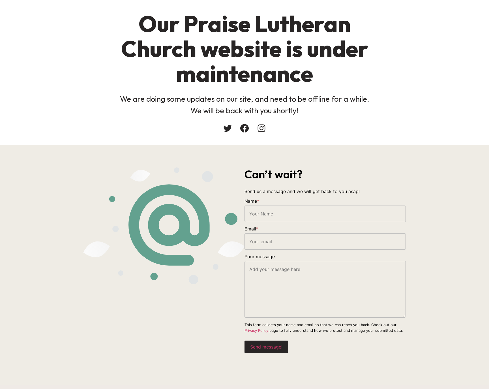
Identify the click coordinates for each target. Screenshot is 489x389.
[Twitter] (227, 128)
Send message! (266, 347)
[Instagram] (261, 128)
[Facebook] (244, 128)
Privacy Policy (256, 330)
